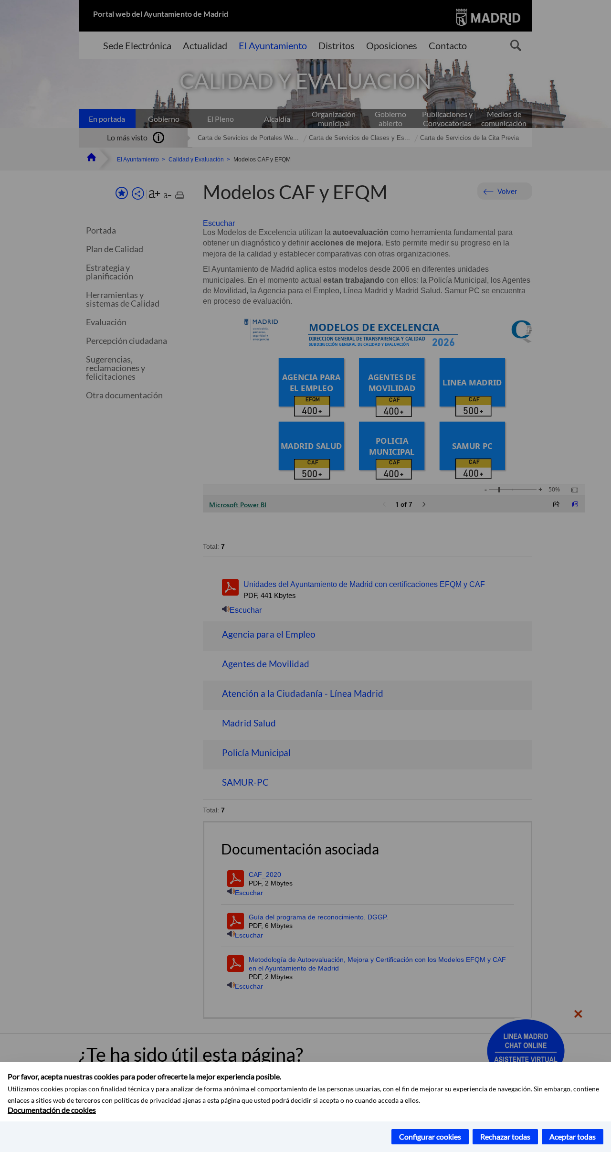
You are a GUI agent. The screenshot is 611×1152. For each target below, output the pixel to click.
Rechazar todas (505, 1136)
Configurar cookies (430, 1136)
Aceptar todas (572, 1136)
